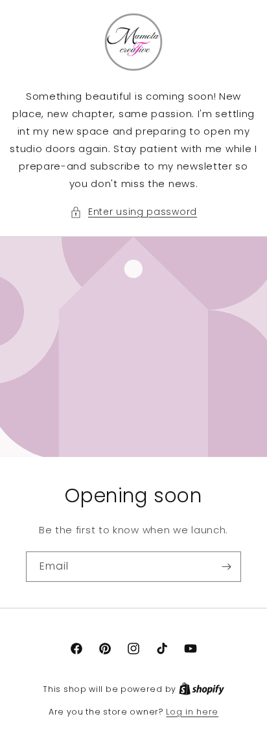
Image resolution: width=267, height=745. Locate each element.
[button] (133, 212)
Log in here (192, 712)
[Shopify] (201, 689)
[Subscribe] (226, 566)
